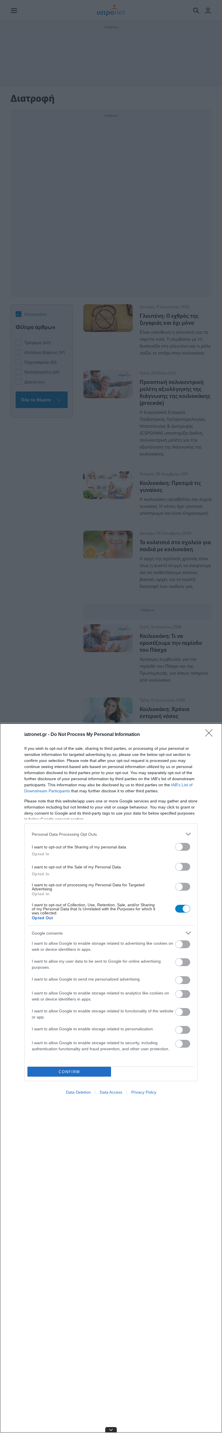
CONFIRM (69, 1072)
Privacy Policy (143, 1092)
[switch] (182, 847)
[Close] (210, 734)
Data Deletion (78, 1092)
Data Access (111, 1092)
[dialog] (111, 1085)
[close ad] (111, 1429)
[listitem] (111, 834)
